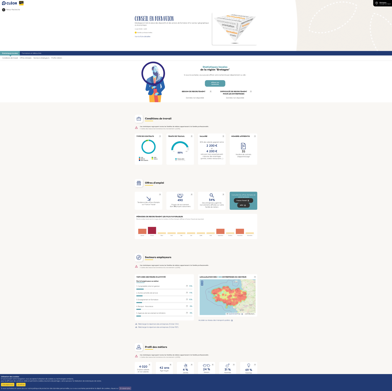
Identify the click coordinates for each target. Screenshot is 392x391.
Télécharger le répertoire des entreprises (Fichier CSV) (158, 324)
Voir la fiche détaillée (142, 36)
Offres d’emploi (25, 58)
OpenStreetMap (234, 314)
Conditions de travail (10, 58)
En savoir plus (125, 388)
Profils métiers (56, 58)
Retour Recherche (13, 10)
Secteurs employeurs (41, 58)
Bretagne (383, 2)
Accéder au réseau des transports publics (214, 320)
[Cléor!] (9, 3)
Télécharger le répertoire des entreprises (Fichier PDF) (158, 327)
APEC (241, 205)
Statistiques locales (10, 53)
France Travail (242, 200)
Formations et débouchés (31, 53)
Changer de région (385, 3)
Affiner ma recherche (215, 83)
